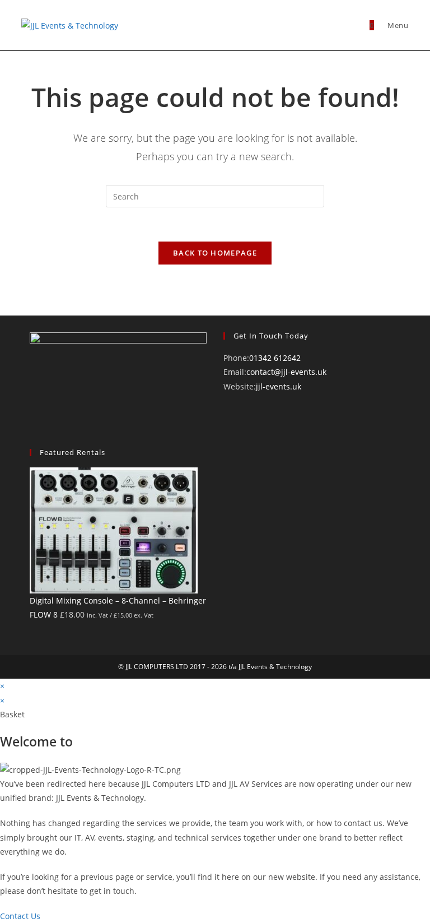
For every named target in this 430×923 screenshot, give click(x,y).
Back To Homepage (215, 253)
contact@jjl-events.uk (286, 372)
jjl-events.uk (278, 386)
